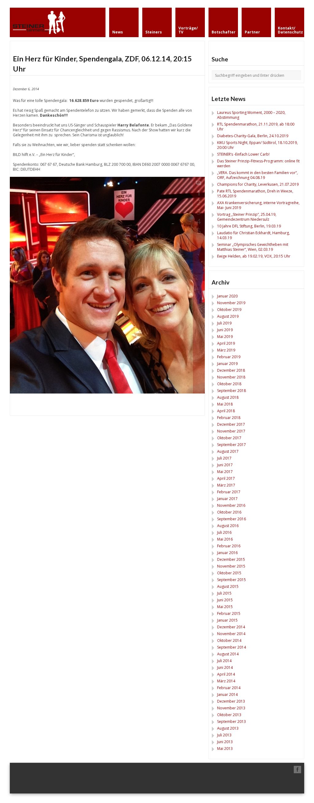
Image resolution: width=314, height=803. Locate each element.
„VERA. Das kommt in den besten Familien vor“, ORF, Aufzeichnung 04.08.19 (257, 175)
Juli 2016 (224, 532)
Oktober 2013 (229, 714)
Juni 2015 (225, 600)
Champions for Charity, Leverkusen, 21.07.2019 (258, 184)
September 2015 (231, 579)
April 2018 (226, 410)
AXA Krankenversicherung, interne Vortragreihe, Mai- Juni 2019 (258, 205)
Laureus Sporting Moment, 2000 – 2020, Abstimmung (251, 115)
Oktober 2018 (229, 383)
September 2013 (231, 721)
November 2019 (231, 302)
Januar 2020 (227, 296)
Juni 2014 (225, 667)
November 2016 (231, 505)
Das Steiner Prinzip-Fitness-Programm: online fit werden (258, 163)
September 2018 (231, 390)
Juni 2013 (225, 741)
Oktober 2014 (229, 640)
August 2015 (228, 586)
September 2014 (231, 647)
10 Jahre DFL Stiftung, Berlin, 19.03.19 (249, 226)
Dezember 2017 (231, 424)
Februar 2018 (228, 417)
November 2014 (231, 633)
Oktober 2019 (229, 309)
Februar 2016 (228, 546)
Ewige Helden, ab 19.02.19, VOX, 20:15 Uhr (253, 256)
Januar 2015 (227, 620)
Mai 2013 (225, 748)
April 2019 (226, 343)
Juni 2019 (225, 329)
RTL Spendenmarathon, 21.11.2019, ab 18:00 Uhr (255, 127)
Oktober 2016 (229, 512)
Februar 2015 (228, 613)
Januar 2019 (227, 363)
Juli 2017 (224, 458)
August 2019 (228, 316)
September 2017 (231, 444)
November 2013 (231, 708)
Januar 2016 (227, 552)
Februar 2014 (228, 687)
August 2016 (228, 525)
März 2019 (226, 350)
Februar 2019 (228, 356)
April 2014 (226, 674)
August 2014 (228, 654)
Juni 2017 (225, 464)
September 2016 (231, 519)
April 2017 (226, 478)
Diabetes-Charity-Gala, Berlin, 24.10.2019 (252, 135)
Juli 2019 (224, 323)
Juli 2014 (224, 660)
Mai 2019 (225, 336)
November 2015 (231, 566)
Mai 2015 (225, 606)
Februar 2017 (228, 492)
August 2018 (228, 397)
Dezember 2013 (231, 701)
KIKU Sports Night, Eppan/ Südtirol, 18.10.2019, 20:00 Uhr (257, 145)
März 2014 (226, 681)
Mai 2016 (225, 539)
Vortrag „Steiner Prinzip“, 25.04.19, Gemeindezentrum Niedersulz (246, 217)
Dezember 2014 (231, 627)
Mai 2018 (225, 404)
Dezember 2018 (231, 370)
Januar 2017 (227, 498)
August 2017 (228, 451)
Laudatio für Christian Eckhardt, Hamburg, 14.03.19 (253, 235)
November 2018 (231, 377)
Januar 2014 (227, 694)
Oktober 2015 (229, 573)
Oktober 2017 (229, 437)
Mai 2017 (225, 471)
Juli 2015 (224, 593)
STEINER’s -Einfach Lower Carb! (243, 154)
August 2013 (228, 728)
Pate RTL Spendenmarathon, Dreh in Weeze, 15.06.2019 (255, 193)
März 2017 (226, 485)
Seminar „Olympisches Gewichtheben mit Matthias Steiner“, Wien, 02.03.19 (252, 247)
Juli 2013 (224, 735)
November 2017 (231, 431)
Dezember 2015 (231, 559)
